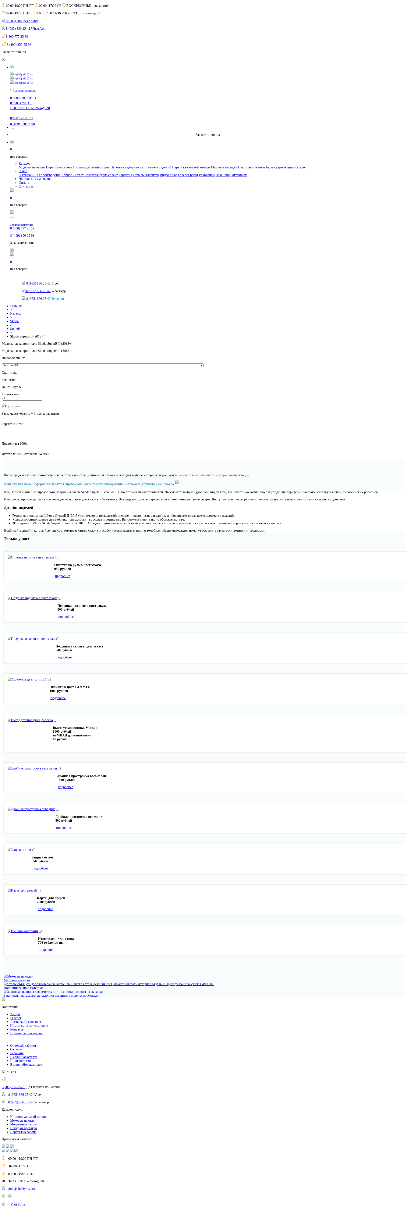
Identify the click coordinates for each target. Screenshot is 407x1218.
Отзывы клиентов (146, 175)
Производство (20, 1060)
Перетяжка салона (59, 167)
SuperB (15, 329)
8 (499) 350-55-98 (19, 44)
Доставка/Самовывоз (25, 1022)
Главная (16, 306)
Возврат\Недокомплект (101, 175)
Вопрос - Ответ (72, 175)
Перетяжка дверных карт (128, 167)
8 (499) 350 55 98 (22, 235)
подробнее (62, 576)
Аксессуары (274, 167)
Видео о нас (168, 175)
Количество (10, 394)
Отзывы (16, 1049)
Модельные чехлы (32, 167)
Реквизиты (207, 175)
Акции (289, 167)
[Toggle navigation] (12, 128)
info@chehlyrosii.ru (21, 1188)
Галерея (15, 1018)
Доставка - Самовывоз (35, 179)
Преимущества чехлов (26, 1033)
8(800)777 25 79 (21, 118)
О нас (23, 171)
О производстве (48, 175)
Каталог (24, 163)
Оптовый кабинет (23, 1045)
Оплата (24, 182)
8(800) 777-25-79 (13, 1087)
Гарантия (125, 175)
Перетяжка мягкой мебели (191, 167)
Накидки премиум (251, 167)
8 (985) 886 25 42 (20, 1094)
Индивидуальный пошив (91, 167)
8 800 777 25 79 (17, 36)
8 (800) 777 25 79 (22, 226)
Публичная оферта (23, 1057)
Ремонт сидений (159, 167)
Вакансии (223, 175)
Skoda (14, 321)
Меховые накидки (224, 167)
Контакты (26, 186)
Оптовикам (239, 175)
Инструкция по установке (29, 1025)
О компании (27, 175)
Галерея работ (188, 175)
